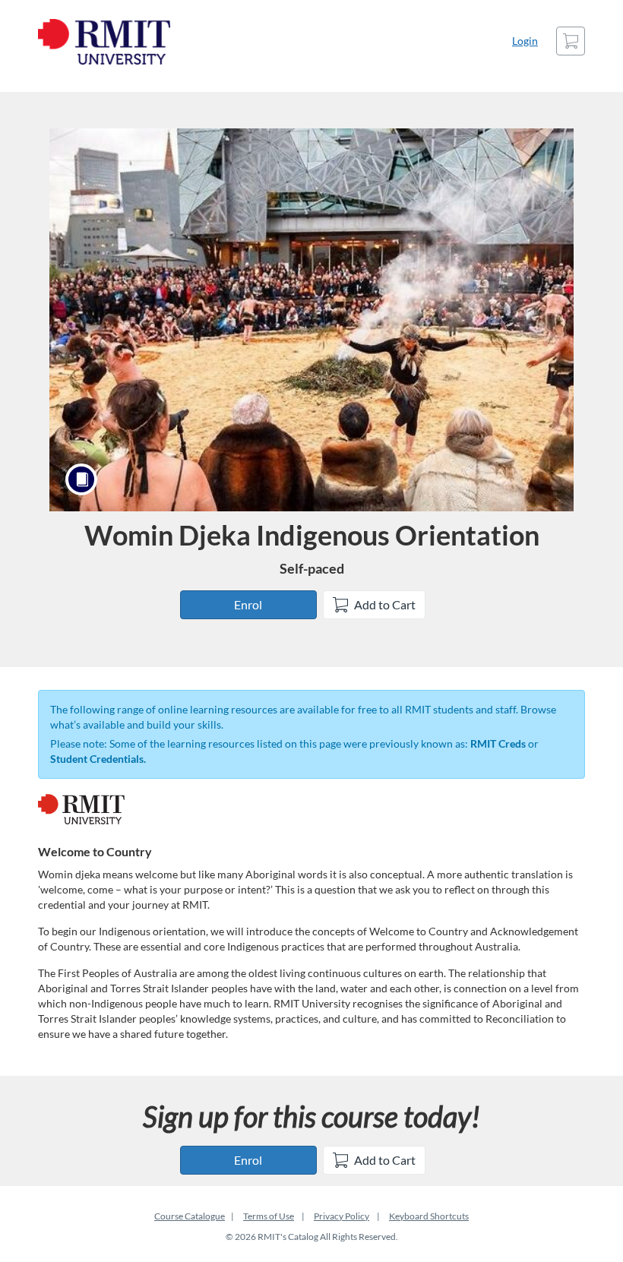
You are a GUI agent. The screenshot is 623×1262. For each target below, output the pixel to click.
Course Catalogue (189, 1216)
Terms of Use (268, 1216)
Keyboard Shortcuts (429, 1216)
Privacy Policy (341, 1216)
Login (525, 40)
